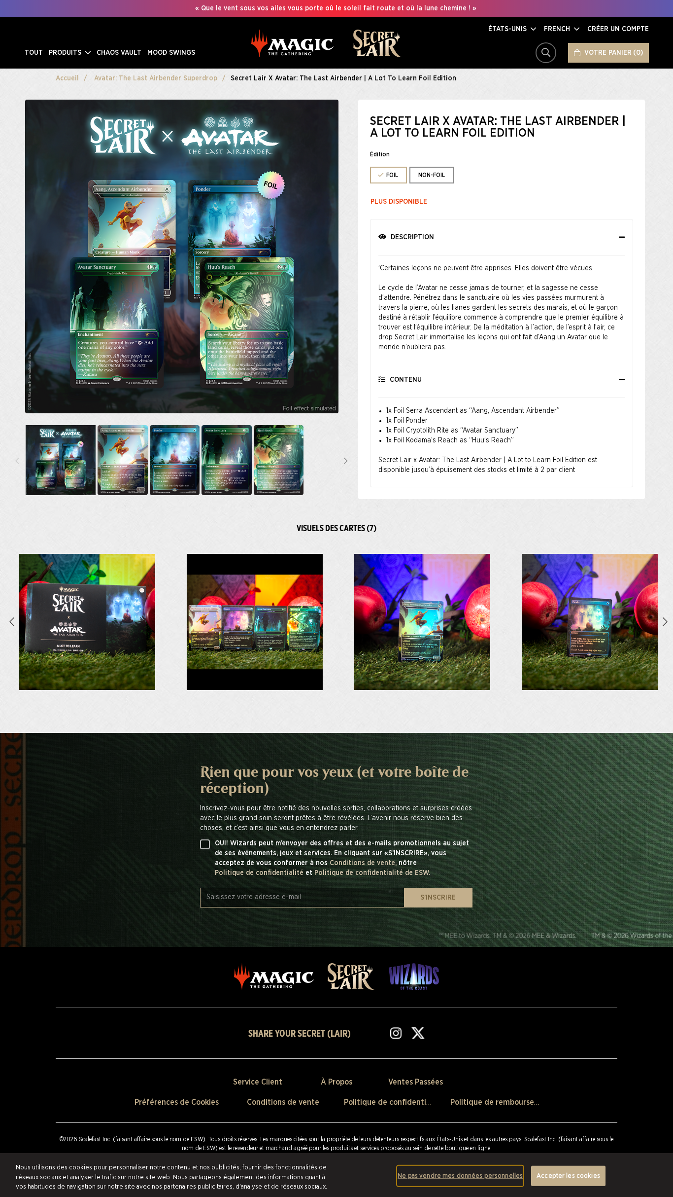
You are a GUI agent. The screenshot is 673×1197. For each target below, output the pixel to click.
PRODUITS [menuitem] (66, 52)
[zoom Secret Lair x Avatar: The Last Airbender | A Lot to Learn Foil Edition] (87, 621)
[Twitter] (417, 1033)
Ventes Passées (415, 1082)
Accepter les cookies (568, 1175)
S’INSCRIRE (438, 897)
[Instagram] (396, 1033)
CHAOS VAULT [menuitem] (119, 52)
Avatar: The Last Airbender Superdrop (155, 78)
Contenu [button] (405, 379)
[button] (512, 29)
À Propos (336, 1082)
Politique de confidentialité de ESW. (372, 873)
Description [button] (411, 237)
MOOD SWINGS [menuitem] (171, 52)
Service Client (257, 1082)
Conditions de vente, (364, 863)
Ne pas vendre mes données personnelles (460, 1175)
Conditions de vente (283, 1102)
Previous (17, 460)
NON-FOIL (431, 175)
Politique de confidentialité (260, 873)
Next (346, 460)
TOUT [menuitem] (34, 52)
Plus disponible (398, 201)
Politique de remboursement (501, 1102)
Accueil (67, 78)
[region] (336, 1175)
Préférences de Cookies (177, 1102)
